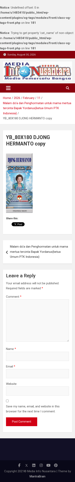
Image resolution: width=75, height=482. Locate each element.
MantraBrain (37, 476)
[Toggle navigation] (8, 88)
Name (11, 349)
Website (11, 384)
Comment (13, 296)
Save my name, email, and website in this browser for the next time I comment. (33, 409)
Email (10, 366)
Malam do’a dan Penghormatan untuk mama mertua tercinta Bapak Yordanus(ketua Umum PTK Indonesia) (39, 252)
